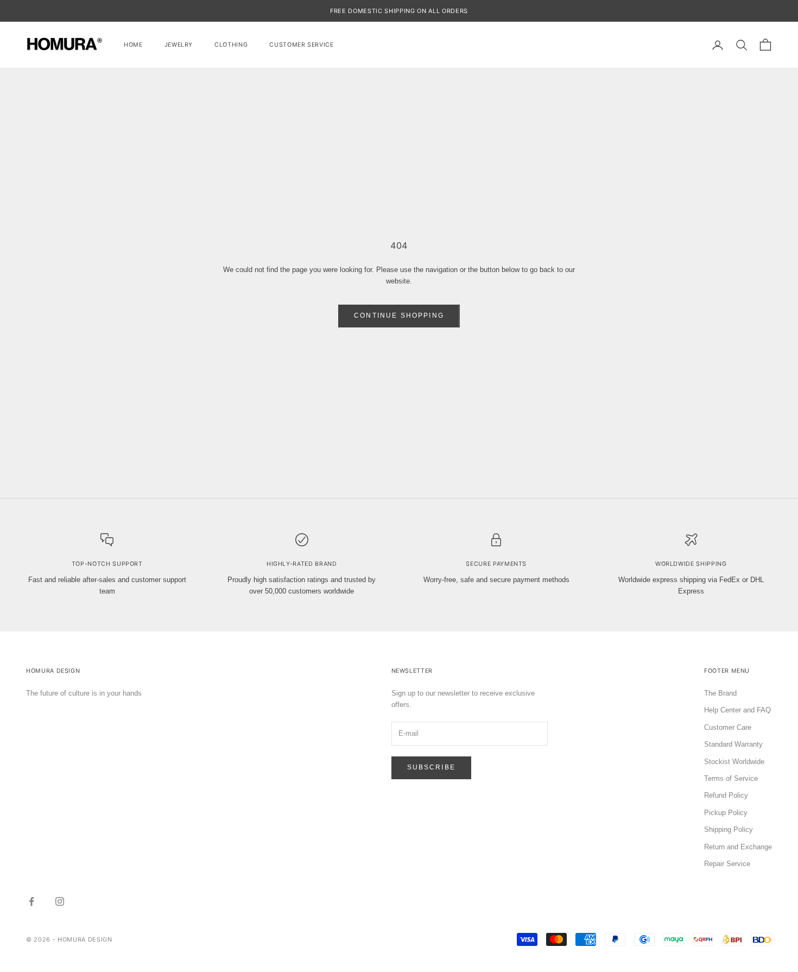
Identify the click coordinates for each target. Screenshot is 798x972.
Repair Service (727, 864)
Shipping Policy (728, 829)
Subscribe (431, 767)
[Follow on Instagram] (59, 901)
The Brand (720, 693)
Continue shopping (399, 315)
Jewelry (178, 44)
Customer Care (727, 727)
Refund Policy (726, 795)
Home (133, 44)
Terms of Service (731, 778)
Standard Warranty (733, 744)
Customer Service (301, 44)
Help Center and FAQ (737, 710)
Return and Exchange (738, 847)
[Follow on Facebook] (31, 901)
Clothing (231, 44)
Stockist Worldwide (734, 762)
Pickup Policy (726, 813)
